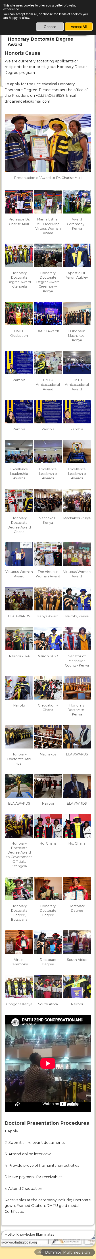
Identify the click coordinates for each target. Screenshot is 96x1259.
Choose (50, 26)
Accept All (79, 26)
